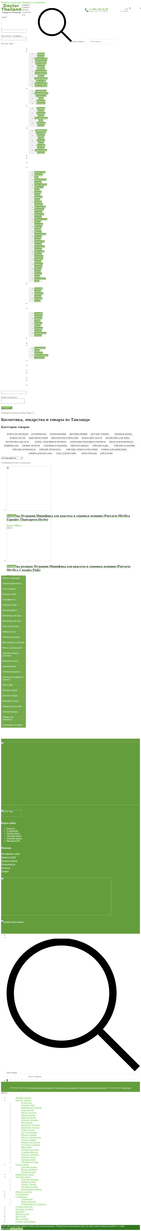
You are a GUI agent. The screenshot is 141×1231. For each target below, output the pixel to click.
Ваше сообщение (9, 397)
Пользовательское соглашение (66, 1088)
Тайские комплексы (24, 449)
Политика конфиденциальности (41, 1088)
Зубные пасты (17, 438)
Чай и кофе (106, 453)
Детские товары (100, 434)
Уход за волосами (66, 453)
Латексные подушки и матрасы (88, 442)
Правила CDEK (8, 857)
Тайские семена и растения (82, 449)
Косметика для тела (17, 442)
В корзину (11, 515)
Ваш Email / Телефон (11, 36)
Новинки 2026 (11, 446)
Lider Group (126, 1088)
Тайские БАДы (100, 446)
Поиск (10, 937)
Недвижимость (8, 864)
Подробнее (18, 1228)
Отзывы (5, 871)
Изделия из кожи (38, 438)
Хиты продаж (89, 453)
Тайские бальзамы (124, 446)
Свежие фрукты (31, 446)
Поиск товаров (78, 41)
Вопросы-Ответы (9, 861)
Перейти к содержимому (33, 2)
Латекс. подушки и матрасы (50, 442)
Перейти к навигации (11, 2)
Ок (11, 1228)
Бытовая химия (78, 434)
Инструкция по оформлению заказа (92, 1088)
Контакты (5, 868)
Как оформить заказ (10, 853)
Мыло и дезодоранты (121, 442)
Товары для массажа (40, 453)
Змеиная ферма (123, 434)
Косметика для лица (117, 438)
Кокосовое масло (92, 438)
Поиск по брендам (17, 434)
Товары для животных (114, 449)
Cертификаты (38, 434)
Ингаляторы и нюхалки (64, 438)
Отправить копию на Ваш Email (16, 413)
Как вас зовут (7, 43)
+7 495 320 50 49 (98, 9)
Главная (25, 5)
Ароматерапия (58, 434)
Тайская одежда (79, 446)
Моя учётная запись (16, 935)
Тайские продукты (49, 449)
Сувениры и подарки (55, 446)
